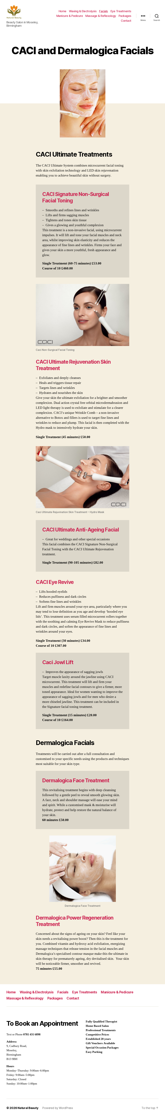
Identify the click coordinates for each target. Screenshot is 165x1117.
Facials (103, 11)
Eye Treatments (121, 11)
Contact (126, 20)
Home (62, 11)
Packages (125, 16)
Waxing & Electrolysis (83, 11)
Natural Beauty (28, 1108)
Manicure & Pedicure (69, 16)
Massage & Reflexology (100, 16)
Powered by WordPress (57, 1108)
